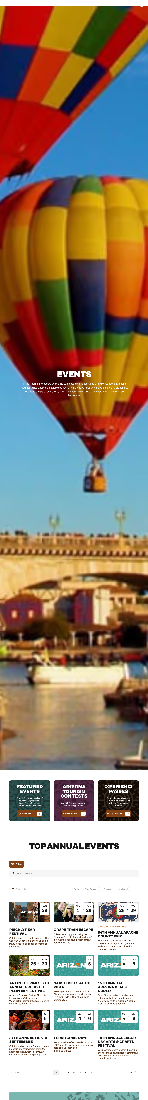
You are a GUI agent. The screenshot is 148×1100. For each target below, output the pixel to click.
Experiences (66, 5)
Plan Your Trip (81, 5)
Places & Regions (50, 5)
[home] (19, 5)
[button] (49, 5)
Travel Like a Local (98, 5)
